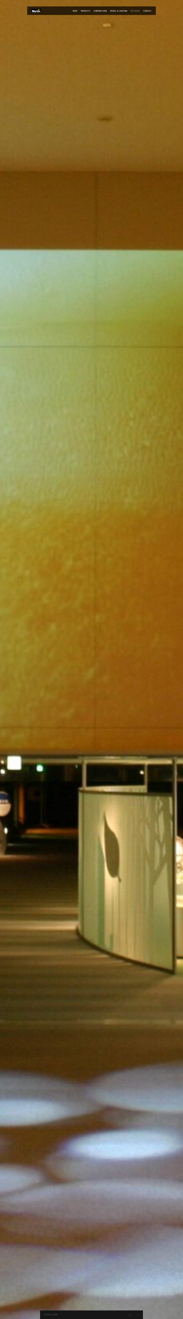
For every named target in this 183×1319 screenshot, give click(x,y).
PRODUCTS (85, 10)
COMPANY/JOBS (100, 10)
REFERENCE (135, 10)
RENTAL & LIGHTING (118, 10)
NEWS (75, 10)
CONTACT (147, 10)
